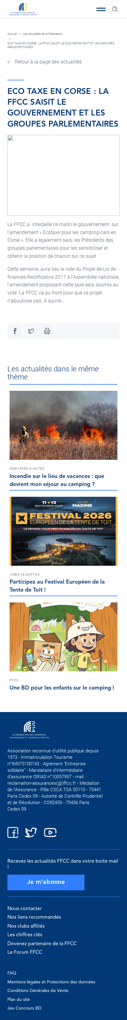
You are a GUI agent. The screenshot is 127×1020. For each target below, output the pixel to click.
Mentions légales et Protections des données (51, 982)
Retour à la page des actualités (48, 62)
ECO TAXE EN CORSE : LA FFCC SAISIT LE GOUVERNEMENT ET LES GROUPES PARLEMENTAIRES (60, 45)
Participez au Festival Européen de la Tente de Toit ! (57, 586)
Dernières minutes (27, 468)
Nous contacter (24, 908)
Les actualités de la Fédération (43, 33)
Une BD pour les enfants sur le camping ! (62, 688)
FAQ (11, 973)
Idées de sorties (25, 574)
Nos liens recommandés (34, 917)
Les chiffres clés (24, 935)
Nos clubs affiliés (26, 926)
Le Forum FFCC (24, 952)
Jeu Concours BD (24, 1008)
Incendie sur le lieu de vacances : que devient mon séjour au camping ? (57, 480)
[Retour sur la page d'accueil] (22, 10)
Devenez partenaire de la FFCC (42, 943)
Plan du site (18, 1000)
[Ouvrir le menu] (101, 9)
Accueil (12, 33)
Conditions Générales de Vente (37, 991)
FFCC (14, 680)
